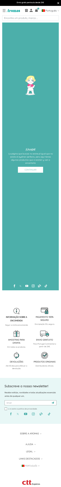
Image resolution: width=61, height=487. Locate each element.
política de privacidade (27, 409)
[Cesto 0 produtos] (36, 10)
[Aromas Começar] (13, 10)
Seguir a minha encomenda (16, 325)
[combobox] (30, 17)
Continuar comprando (30, 170)
